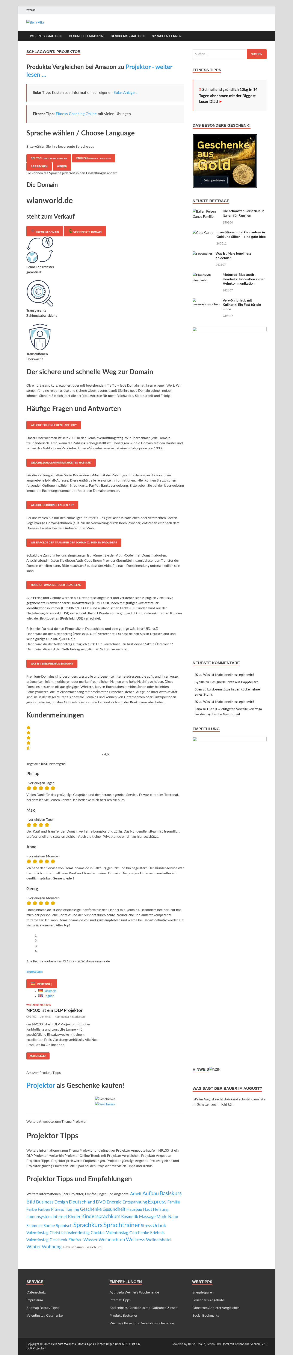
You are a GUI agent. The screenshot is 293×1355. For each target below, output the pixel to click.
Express (157, 1202)
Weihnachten (111, 1240)
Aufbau (150, 1193)
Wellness (135, 1239)
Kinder (74, 1217)
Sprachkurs (88, 1225)
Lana (198, 709)
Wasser (90, 1240)
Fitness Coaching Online (76, 114)
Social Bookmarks (205, 1315)
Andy (48, 1017)
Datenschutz (36, 1292)
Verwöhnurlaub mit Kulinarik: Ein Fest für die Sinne (242, 305)
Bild (30, 1202)
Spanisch (64, 1226)
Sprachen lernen (166, 36)
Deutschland (82, 1202)
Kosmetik (129, 1217)
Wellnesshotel (158, 1240)
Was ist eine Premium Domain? (52, 663)
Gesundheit (114, 1209)
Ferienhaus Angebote (208, 1300)
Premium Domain (47, 232)
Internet (60, 1217)
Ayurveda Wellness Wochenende (134, 1292)
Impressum (34, 971)
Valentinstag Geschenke (45, 1315)
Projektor (40, 1085)
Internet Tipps (120, 1300)
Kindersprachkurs (100, 1216)
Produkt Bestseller (123, 1315)
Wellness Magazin (46, 36)
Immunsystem (39, 1217)
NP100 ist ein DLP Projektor (54, 1010)
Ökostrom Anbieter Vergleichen (216, 1308)
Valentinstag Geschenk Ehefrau (54, 1240)
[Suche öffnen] (264, 36)
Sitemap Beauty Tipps (43, 1308)
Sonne (49, 1226)
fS (196, 675)
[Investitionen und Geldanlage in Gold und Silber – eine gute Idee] (203, 232)
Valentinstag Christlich (46, 1233)
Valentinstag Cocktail (86, 1233)
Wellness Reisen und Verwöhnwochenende (142, 1323)
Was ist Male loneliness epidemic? (228, 675)
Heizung (160, 1209)
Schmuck (34, 1226)
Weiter (62, 166)
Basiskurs (171, 1193)
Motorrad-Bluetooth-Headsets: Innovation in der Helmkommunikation (244, 279)
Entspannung (134, 1202)
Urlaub (159, 1225)
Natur (173, 1217)
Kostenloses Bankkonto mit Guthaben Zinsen (143, 1308)
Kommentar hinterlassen (70, 1017)
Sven (198, 689)
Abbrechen (39, 166)
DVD (101, 1202)
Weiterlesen (36, 1054)
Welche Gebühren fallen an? (52, 505)
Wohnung (52, 1247)
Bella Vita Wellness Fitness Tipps (72, 1344)
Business (44, 1202)
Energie (114, 1202)
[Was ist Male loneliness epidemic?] (202, 254)
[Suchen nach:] (230, 54)
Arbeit (136, 1194)
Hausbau (134, 1210)
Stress (146, 1226)
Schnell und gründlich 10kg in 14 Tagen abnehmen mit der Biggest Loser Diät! (228, 96)
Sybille (200, 682)
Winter (33, 1246)
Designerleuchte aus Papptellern (234, 682)
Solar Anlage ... (126, 93)
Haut (147, 1210)
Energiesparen (203, 1292)
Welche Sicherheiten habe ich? (54, 425)
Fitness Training (65, 1210)
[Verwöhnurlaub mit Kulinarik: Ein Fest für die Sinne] (206, 301)
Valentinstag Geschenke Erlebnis (135, 1233)
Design (61, 1202)
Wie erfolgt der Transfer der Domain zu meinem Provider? (74, 542)
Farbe (31, 1209)
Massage (147, 1217)
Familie (173, 1202)
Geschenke (91, 1209)
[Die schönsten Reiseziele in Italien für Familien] (206, 211)
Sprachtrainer (121, 1225)
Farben (44, 1209)
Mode (162, 1217)
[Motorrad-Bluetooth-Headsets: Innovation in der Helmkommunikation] (206, 275)
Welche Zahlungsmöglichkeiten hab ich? (61, 462)
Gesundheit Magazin (86, 36)
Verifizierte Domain (87, 232)
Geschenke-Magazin (128, 36)
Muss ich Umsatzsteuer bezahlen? (56, 585)
